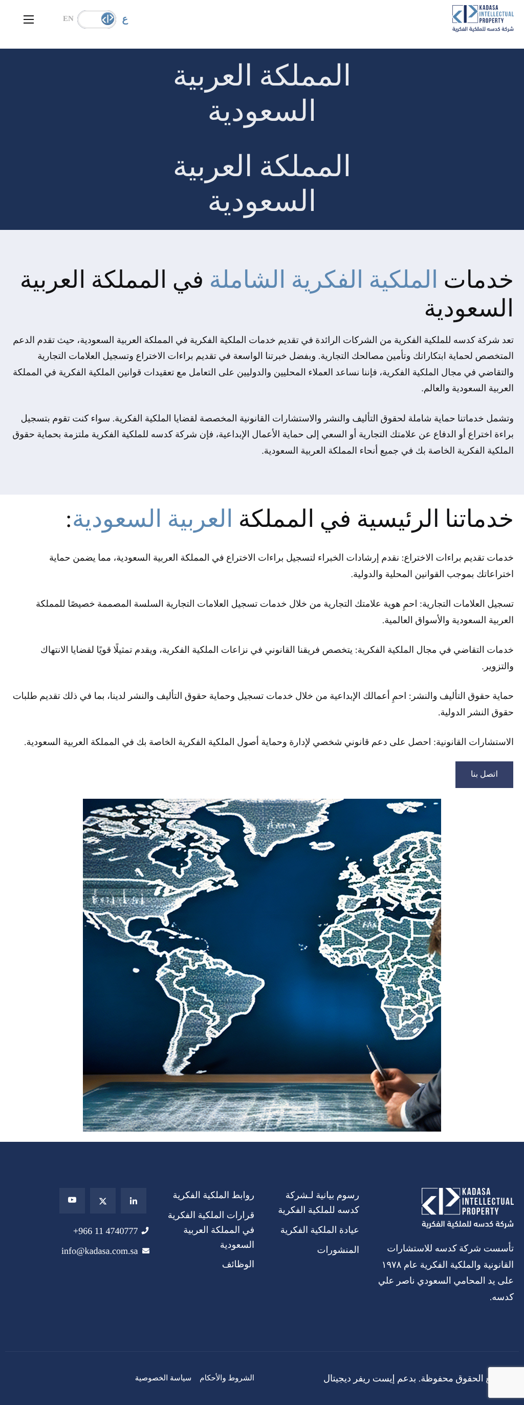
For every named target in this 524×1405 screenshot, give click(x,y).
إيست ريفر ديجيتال (359, 1378)
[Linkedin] (133, 1201)
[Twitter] (103, 1201)
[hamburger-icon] (29, 19)
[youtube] (72, 1201)
